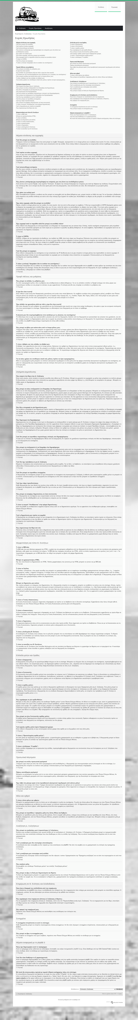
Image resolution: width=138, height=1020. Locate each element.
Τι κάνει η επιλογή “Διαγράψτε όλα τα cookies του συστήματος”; (34, 63)
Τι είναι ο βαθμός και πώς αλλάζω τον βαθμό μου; (30, 78)
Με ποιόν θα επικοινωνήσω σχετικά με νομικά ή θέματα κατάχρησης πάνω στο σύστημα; (95, 118)
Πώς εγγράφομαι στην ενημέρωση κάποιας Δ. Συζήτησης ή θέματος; (89, 98)
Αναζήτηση (48, 28)
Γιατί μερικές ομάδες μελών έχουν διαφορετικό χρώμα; (85, 53)
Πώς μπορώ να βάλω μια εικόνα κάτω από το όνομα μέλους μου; (34, 76)
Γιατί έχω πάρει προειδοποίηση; (25, 100)
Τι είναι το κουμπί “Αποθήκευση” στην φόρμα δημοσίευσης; (33, 104)
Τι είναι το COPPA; (21, 59)
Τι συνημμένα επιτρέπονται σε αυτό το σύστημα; (84, 107)
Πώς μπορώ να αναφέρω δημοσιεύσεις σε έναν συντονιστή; (33, 102)
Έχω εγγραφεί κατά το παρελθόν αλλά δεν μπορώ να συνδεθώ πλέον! (36, 57)
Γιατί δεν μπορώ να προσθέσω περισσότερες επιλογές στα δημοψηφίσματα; (38, 93)
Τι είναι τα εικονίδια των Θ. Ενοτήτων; (27, 129)
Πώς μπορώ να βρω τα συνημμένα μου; (81, 108)
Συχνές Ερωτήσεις (35, 28)
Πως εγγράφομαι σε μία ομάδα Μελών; (81, 50)
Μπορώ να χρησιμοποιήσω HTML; (26, 116)
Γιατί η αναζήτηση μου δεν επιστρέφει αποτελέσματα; (85, 85)
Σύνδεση (101, 7)
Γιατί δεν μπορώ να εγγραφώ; (24, 61)
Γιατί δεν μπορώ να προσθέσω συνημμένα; (28, 99)
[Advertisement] (82, 18)
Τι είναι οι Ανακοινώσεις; (23, 123)
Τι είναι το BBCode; (21, 114)
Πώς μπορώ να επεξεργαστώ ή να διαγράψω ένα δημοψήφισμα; (34, 95)
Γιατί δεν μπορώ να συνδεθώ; (24, 44)
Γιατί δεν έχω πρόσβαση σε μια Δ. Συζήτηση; (28, 97)
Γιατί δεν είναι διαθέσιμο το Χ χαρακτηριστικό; (83, 116)
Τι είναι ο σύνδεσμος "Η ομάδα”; (79, 57)
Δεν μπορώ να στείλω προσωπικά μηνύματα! (83, 63)
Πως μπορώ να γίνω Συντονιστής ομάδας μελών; (84, 52)
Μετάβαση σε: (75, 989)
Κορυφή (20, 148)
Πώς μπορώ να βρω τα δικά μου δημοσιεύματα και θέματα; (87, 90)
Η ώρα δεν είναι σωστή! (23, 71)
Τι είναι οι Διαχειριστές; (76, 44)
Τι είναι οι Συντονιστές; (76, 46)
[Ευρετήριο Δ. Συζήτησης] (28, 13)
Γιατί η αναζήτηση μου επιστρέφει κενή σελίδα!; (83, 87)
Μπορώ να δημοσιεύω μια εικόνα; (25, 120)
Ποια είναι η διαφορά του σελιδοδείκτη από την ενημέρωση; (87, 97)
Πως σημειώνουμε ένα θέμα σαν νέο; (26, 108)
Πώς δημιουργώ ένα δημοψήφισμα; (26, 91)
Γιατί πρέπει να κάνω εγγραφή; (25, 46)
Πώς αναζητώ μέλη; (75, 89)
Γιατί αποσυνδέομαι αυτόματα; (25, 48)
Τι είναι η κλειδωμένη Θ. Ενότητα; (25, 127)
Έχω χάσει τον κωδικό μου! (24, 53)
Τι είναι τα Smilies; (21, 118)
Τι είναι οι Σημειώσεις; (22, 125)
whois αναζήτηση (21, 976)
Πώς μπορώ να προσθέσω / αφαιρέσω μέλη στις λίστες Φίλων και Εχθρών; (91, 77)
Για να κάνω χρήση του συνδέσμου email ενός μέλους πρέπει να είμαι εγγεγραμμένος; (40, 80)
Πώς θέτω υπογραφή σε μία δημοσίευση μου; (29, 90)
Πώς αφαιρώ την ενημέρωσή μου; (79, 100)
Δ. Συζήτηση (21, 28)
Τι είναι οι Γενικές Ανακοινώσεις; (25, 121)
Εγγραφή (114, 7)
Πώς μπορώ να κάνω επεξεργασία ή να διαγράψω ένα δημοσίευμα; (35, 88)
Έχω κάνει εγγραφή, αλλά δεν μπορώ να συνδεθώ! (30, 55)
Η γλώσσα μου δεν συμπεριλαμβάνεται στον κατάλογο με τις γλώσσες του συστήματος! (41, 74)
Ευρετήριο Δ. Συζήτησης (23, 34)
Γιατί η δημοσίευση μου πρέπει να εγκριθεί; (28, 106)
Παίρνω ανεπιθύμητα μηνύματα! (79, 65)
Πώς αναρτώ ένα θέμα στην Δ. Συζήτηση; (28, 86)
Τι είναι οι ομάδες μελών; (77, 48)
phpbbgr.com (76, 999)
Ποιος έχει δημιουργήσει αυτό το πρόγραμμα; (83, 115)
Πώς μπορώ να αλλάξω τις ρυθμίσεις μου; (28, 69)
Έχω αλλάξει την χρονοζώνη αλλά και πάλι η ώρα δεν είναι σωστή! (35, 72)
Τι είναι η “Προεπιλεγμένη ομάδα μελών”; (81, 55)
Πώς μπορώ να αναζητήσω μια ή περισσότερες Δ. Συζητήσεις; (87, 83)
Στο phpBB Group (76, 949)
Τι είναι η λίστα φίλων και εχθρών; (79, 75)
